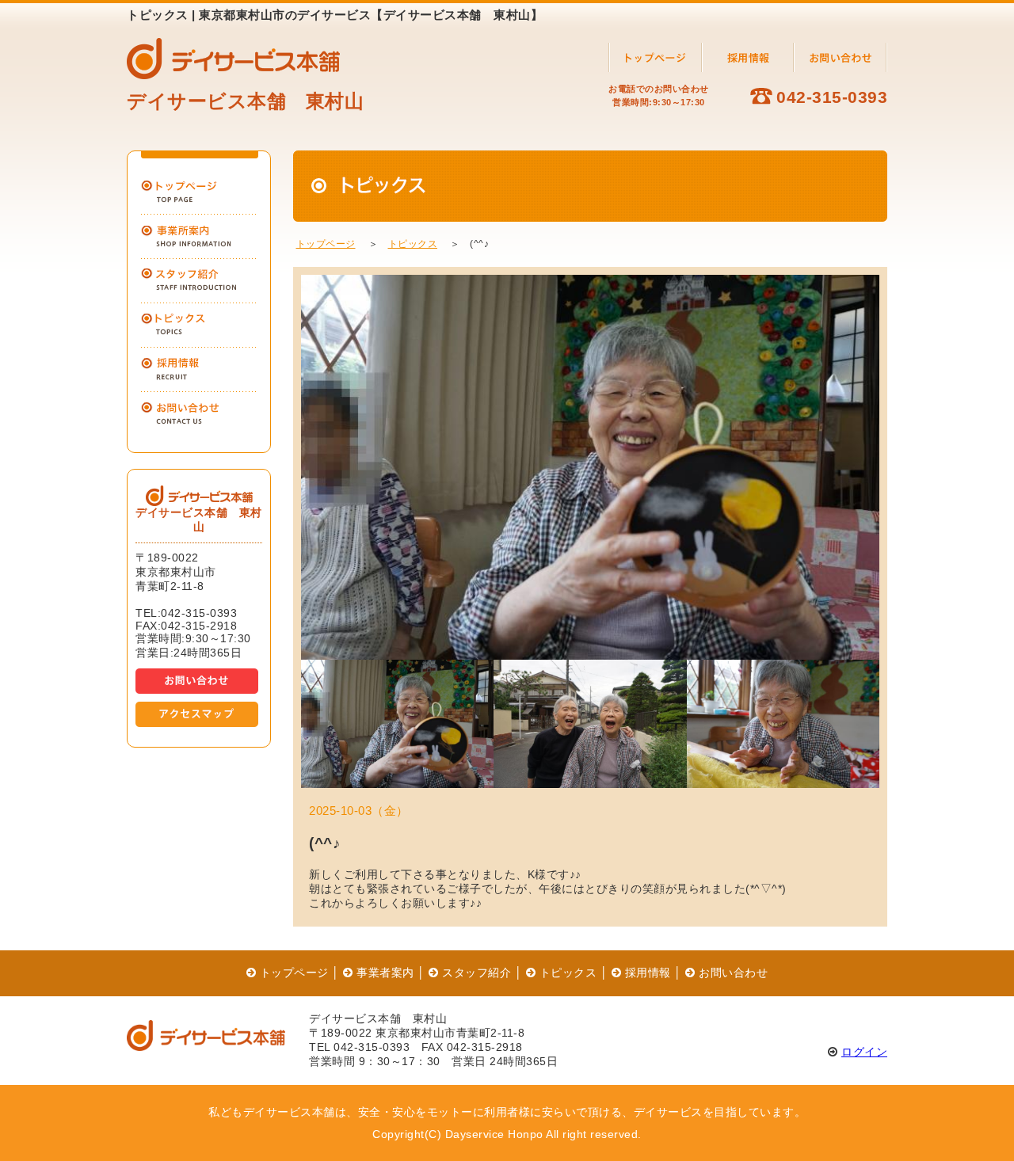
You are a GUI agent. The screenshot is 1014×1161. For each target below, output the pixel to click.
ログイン (864, 1051)
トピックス (413, 243)
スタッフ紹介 (475, 972)
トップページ (326, 243)
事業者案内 (383, 972)
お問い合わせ (732, 972)
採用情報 (646, 972)
